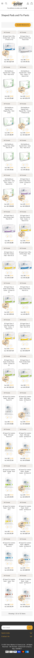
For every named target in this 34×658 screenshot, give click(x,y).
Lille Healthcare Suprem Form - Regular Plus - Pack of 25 (9, 110)
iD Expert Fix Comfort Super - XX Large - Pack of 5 (9, 434)
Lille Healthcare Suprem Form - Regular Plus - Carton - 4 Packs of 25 (25, 110)
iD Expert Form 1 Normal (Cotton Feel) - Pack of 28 (25, 37)
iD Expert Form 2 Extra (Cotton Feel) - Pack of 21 (9, 217)
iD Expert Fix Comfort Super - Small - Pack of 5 (9, 508)
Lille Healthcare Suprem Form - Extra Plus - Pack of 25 (25, 146)
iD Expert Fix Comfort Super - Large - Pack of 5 (9, 581)
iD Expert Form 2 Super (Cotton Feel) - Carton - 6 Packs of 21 (9, 289)
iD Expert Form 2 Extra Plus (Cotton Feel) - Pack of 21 (9, 253)
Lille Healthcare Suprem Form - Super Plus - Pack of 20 (9, 72)
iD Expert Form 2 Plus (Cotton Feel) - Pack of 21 (25, 253)
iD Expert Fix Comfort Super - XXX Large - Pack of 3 (9, 398)
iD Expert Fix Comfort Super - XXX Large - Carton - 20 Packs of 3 (25, 399)
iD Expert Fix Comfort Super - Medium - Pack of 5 (9, 544)
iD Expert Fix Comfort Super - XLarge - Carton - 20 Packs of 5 (25, 472)
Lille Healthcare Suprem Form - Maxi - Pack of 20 (9, 146)
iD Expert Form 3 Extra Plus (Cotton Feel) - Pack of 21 (25, 325)
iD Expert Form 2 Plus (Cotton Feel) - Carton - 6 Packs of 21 (9, 37)
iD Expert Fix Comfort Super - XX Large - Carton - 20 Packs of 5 (25, 435)
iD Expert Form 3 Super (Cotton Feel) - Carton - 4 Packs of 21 (9, 362)
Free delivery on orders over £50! (16, 8)
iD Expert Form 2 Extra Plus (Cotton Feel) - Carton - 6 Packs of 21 (25, 218)
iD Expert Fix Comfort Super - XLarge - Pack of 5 (9, 471)
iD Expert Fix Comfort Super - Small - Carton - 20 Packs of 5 (25, 509)
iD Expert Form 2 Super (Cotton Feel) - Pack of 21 (25, 288)
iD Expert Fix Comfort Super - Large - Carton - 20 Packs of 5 (25, 582)
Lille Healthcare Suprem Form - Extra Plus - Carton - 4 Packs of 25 (9, 181)
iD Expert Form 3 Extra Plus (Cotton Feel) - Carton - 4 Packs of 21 (9, 326)
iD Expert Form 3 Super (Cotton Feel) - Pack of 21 (25, 361)
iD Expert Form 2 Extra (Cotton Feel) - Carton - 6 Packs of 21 (25, 181)
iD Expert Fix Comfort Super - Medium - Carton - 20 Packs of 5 (25, 545)
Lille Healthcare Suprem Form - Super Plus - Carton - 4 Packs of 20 (25, 73)
